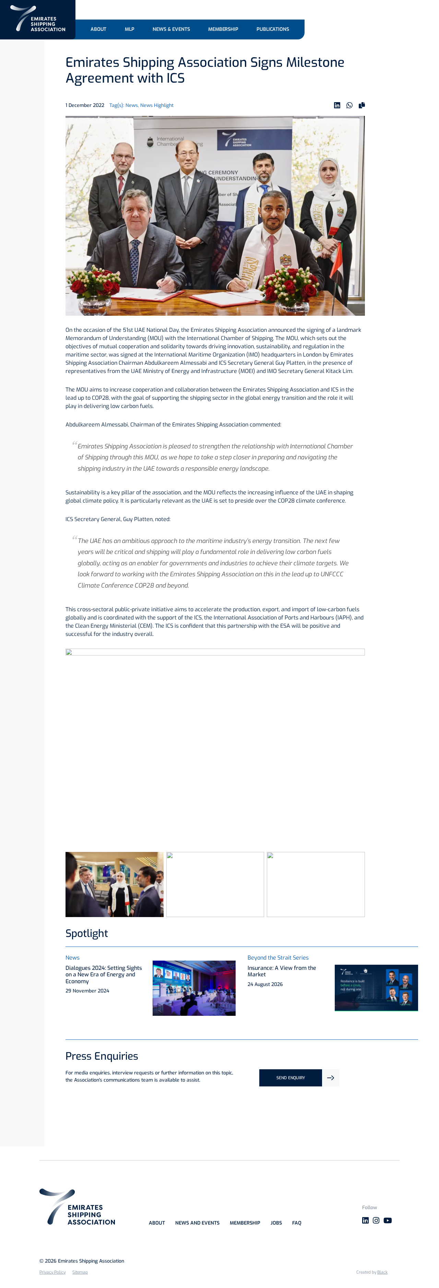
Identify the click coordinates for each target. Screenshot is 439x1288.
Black (382, 1272)
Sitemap (80, 1272)
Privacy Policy (52, 1272)
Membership (245, 1223)
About (157, 1223)
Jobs (276, 1223)
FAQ (296, 1223)
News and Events (197, 1223)
